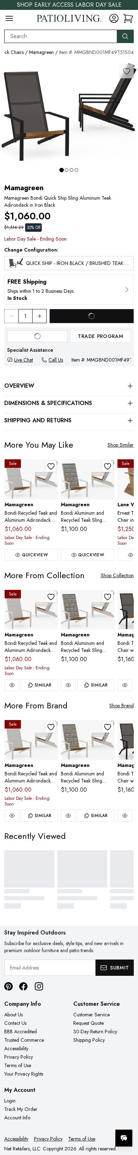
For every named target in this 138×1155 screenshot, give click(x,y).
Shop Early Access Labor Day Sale (69, 5)
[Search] (125, 36)
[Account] (114, 18)
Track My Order (21, 1109)
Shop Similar (121, 444)
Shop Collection (117, 575)
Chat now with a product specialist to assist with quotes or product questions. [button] (84, 1119)
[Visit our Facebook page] (23, 986)
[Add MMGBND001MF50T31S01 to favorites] (51, 466)
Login (10, 1100)
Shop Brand (121, 705)
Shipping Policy (89, 1040)
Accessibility (16, 1048)
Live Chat (23, 359)
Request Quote (88, 1023)
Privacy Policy (18, 1056)
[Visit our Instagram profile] (39, 986)
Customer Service (91, 1014)
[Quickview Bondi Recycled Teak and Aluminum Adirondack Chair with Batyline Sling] (12, 685)
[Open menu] (9, 18)
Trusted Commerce (24, 1040)
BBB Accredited (20, 1031)
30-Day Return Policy (95, 1031)
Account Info (17, 1117)
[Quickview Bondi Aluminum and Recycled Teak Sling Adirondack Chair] (68, 685)
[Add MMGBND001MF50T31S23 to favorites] (107, 466)
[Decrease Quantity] (11, 316)
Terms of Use (17, 1065)
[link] (128, 18)
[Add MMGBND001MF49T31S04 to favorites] (127, 71)
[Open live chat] (123, 1138)
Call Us (55, 359)
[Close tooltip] (127, 1116)
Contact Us (15, 1023)
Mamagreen (41, 52)
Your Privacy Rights (23, 1073)
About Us (13, 1014)
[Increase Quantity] (40, 316)
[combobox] (61, 36)
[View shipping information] (69, 289)
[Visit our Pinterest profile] (8, 986)
